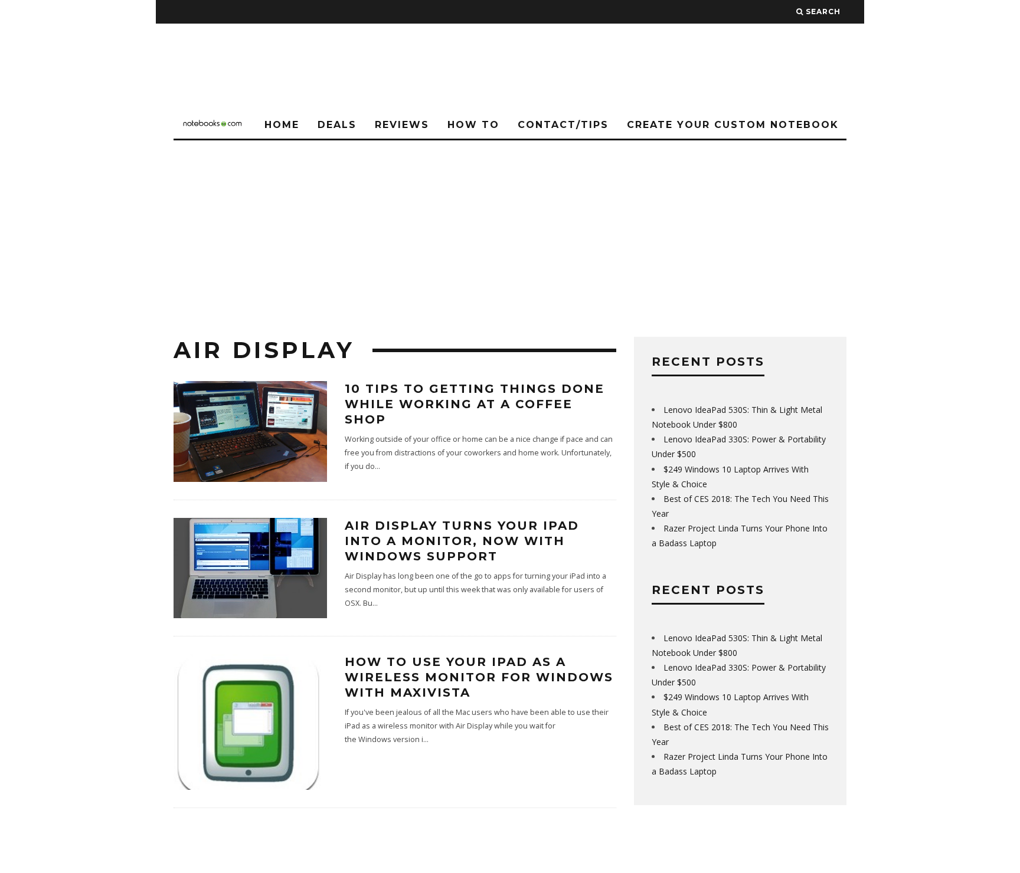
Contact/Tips (563, 124)
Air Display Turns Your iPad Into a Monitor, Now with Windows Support (462, 540)
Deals (337, 124)
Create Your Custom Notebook (733, 124)
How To (473, 124)
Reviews (402, 124)
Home (281, 124)
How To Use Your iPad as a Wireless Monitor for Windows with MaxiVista (479, 677)
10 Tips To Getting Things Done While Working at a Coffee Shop (474, 404)
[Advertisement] (510, 228)
